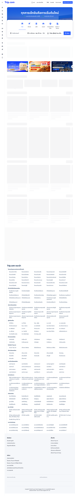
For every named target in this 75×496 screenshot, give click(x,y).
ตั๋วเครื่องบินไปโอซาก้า (51, 283)
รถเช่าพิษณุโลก (62, 344)
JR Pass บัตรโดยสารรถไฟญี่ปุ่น (14, 391)
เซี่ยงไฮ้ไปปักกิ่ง (37, 377)
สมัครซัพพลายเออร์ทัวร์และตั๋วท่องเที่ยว (15, 448)
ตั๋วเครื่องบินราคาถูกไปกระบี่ (64, 276)
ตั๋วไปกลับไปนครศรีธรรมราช (15, 278)
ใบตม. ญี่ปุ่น (36, 304)
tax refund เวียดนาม (63, 306)
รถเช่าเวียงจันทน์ (12, 353)
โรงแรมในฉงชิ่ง (37, 255)
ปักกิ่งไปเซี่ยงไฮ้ (12, 379)
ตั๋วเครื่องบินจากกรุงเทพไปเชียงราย (64, 293)
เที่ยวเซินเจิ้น (36, 336)
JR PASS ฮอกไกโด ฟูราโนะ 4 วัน (52, 396)
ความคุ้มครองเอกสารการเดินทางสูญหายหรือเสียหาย (39, 365)
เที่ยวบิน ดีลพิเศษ (25, 328)
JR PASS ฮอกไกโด (25, 396)
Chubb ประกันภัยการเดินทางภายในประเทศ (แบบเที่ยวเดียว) (39, 360)
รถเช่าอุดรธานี (37, 344)
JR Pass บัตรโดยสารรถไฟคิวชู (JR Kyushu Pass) (64, 391)
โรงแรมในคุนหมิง (37, 266)
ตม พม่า (23, 309)
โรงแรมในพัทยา (37, 258)
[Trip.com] (9, 2)
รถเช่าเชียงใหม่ (25, 344)
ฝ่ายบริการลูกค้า (10, 421)
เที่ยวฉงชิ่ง (11, 339)
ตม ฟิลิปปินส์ (12, 309)
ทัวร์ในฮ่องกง (37, 320)
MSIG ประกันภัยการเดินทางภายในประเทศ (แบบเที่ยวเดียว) (15, 360)
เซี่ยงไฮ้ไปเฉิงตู (25, 385)
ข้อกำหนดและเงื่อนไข (55, 428)
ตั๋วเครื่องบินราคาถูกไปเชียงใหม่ (13, 272)
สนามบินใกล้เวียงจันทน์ (39, 408)
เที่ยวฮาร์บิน (11, 333)
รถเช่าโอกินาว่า (37, 353)
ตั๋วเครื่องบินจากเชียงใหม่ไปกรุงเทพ (27, 289)
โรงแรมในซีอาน (25, 258)
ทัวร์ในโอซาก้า (62, 320)
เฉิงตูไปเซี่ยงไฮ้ (37, 385)
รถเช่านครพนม (12, 350)
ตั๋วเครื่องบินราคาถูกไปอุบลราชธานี (51, 279)
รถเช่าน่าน (61, 350)
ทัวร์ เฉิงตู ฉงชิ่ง (37, 314)
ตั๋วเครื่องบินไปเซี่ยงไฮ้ (63, 271)
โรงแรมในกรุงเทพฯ (51, 252)
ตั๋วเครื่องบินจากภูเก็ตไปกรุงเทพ (26, 293)
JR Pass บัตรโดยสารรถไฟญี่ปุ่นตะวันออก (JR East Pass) (27, 392)
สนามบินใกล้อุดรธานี (38, 411)
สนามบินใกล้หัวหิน (63, 408)
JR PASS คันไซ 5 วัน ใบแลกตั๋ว (65, 396)
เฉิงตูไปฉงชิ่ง (49, 377)
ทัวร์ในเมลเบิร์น (62, 323)
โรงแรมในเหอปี (37, 263)
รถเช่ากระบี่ (11, 347)
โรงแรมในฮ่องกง (25, 252)
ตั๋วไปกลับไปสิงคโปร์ (26, 276)
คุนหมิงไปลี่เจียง (62, 382)
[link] (33, 2)
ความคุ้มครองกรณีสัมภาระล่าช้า (14, 365)
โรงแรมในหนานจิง (13, 263)
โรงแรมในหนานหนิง (63, 263)
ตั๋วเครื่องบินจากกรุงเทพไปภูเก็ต (64, 289)
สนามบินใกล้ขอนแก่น (13, 408)
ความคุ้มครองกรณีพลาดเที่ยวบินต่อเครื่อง (52, 369)
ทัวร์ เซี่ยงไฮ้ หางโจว (13, 314)
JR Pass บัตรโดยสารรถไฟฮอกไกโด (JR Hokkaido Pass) (52, 392)
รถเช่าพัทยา (49, 347)
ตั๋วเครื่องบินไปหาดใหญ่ (39, 276)
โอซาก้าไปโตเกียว (12, 377)
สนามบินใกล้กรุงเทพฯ (13, 405)
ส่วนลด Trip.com (12, 328)
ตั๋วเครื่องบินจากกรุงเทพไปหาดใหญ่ (39, 289)
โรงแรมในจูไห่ (24, 266)
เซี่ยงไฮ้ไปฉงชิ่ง (12, 385)
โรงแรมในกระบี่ (62, 260)
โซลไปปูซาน (36, 379)
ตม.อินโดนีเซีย (37, 306)
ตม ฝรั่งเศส (11, 312)
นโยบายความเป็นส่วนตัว (56, 431)
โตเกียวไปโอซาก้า (25, 377)
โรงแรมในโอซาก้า (25, 260)
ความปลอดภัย (10, 451)
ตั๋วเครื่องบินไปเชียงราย (14, 276)
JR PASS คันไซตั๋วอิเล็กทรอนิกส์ (38, 396)
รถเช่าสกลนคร (37, 347)
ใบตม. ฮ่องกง (24, 306)
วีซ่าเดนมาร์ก (37, 309)
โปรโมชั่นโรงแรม (37, 328)
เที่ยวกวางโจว (24, 333)
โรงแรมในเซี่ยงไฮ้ (62, 252)
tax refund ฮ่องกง (51, 306)
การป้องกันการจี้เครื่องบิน (64, 368)
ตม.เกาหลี (49, 304)
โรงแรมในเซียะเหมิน (51, 263)
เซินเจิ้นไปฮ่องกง (50, 382)
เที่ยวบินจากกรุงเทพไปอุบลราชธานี (63, 297)
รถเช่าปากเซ (61, 353)
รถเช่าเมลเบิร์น (50, 353)
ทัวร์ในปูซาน (49, 320)
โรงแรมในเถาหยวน (25, 263)
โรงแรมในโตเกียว (25, 255)
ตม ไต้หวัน (24, 304)
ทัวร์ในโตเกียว (12, 323)
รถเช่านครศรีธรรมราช (26, 347)
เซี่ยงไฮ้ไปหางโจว (25, 379)
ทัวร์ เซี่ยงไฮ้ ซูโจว (25, 314)
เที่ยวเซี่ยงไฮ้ (24, 336)
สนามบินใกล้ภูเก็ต (50, 405)
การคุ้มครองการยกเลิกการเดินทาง (52, 365)
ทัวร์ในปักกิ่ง (11, 320)
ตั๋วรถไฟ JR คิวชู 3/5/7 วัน (14, 400)
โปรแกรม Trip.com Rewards (13, 441)
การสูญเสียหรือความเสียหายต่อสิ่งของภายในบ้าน (40, 369)
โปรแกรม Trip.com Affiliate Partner (14, 444)
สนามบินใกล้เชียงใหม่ (38, 405)
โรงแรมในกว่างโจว (13, 252)
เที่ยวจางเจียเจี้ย (50, 333)
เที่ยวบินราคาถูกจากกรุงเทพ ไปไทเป (15, 297)
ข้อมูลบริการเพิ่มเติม (11, 426)
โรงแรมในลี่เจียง (62, 258)
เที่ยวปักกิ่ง (11, 336)
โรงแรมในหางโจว (62, 255)
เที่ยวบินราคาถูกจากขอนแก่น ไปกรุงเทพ (27, 297)
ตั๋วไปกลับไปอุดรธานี (13, 283)
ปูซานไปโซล (11, 382)
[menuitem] (2, 7)
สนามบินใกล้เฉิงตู (25, 408)
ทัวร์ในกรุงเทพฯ (25, 323)
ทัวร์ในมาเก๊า (24, 320)
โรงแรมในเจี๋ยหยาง (63, 266)
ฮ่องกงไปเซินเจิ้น (62, 377)
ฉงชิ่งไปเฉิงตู (24, 382)
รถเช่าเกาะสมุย (25, 353)
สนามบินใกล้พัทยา (25, 405)
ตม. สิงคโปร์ (24, 312)
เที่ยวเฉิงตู (61, 333)
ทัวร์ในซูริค (36, 323)
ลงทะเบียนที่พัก (10, 446)
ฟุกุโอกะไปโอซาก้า (50, 379)
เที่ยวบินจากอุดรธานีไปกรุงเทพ (38, 293)
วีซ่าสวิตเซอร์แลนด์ (13, 306)
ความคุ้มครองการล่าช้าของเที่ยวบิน (64, 359)
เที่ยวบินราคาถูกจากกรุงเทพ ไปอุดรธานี (15, 293)
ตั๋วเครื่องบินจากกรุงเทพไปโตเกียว (39, 297)
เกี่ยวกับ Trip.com (54, 421)
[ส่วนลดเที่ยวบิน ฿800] (17, 47)
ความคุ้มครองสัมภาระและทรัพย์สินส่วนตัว (27, 365)
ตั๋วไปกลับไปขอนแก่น (26, 278)
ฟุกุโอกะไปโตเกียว (62, 379)
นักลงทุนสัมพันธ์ (10, 439)
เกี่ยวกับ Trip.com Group (56, 433)
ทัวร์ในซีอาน (49, 323)
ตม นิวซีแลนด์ (62, 309)
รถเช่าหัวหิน (24, 350)
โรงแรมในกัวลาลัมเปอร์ (51, 258)
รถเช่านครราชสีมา (50, 350)
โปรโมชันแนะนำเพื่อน (51, 328)
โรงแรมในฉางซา (50, 266)
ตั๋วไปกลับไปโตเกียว (63, 278)
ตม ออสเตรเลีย (62, 304)
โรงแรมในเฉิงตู (12, 258)
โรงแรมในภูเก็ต (50, 260)
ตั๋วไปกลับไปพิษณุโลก (26, 283)
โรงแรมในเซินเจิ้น (37, 252)
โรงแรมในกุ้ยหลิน (12, 266)
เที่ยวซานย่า (24, 339)
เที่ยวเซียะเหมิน (62, 336)
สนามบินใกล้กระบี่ (62, 411)
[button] (2, 2)
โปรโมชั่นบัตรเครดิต (63, 328)
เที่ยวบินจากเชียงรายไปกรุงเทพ (51, 297)
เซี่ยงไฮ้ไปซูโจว (62, 385)
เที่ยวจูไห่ (48, 336)
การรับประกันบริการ (11, 424)
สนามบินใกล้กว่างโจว (51, 408)
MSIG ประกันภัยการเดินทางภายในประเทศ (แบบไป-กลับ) (27, 359)
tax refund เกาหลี (50, 309)
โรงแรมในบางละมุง (38, 260)
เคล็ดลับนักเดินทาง (63, 312)
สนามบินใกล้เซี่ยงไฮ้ (63, 405)
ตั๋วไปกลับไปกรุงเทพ (51, 271)
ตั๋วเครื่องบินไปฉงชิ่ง (38, 283)
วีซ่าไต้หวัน (11, 304)
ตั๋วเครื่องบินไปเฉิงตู (63, 283)
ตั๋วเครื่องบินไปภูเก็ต (26, 271)
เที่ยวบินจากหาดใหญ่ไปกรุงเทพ (51, 289)
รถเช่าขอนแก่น (37, 350)
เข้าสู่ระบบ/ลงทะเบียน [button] (67, 2)
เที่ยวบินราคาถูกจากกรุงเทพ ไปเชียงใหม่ (15, 289)
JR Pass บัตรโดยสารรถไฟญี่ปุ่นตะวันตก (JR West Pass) (39, 392)
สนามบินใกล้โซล (50, 411)
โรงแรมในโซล (12, 260)
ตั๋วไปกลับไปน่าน (37, 278)
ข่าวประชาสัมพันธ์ (54, 424)
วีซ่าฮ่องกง (36, 312)
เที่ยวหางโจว (36, 333)
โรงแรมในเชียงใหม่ (50, 255)
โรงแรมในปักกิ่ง (12, 255)
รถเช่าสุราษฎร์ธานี (50, 344)
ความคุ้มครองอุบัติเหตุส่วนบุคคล (52, 359)
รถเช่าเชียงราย (62, 347)
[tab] (22, 25)
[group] (32, 16)
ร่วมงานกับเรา (54, 426)
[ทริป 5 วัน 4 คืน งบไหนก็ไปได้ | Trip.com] (39, 47)
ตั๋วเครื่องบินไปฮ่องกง (38, 271)
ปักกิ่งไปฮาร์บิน (50, 385)
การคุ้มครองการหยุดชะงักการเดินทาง (27, 369)
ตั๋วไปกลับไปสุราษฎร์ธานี (51, 276)
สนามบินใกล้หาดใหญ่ (13, 411)
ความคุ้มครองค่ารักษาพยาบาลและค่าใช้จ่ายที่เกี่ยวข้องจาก (13, 370)
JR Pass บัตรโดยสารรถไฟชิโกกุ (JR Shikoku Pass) (14, 396)
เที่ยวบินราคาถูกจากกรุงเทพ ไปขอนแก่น (52, 293)
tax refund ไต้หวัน (50, 312)
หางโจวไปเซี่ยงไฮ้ (37, 382)
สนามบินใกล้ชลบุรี (25, 411)
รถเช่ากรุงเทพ (12, 344)
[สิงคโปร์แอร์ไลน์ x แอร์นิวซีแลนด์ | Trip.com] (62, 47)
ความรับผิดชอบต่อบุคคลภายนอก (64, 365)
